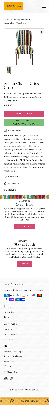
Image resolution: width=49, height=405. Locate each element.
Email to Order (24, 114)
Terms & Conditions (13, 356)
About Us (8, 329)
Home (6, 20)
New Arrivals (9, 312)
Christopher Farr (20, 20)
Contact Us (24, 226)
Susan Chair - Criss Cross (15, 23)
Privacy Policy (10, 334)
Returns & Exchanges (13, 351)
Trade (6, 317)
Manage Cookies (32, 390)
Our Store (8, 339)
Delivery (7, 365)
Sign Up (24, 264)
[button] (24, 177)
